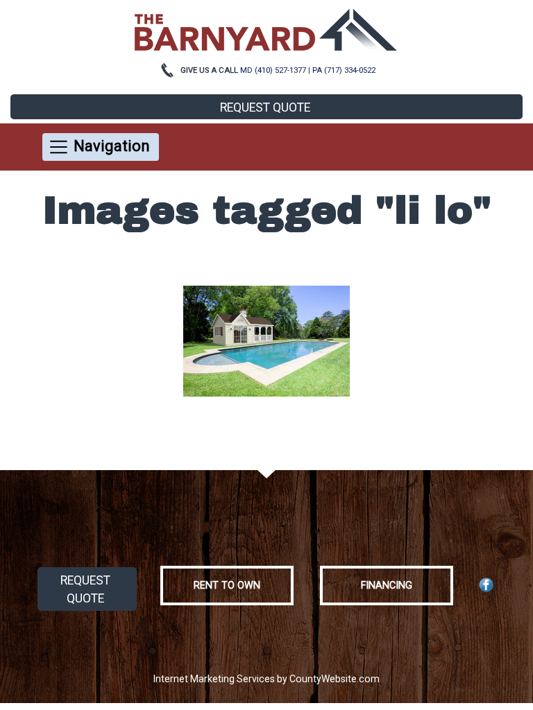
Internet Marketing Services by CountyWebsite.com (266, 678)
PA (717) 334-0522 (343, 70)
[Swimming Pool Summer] (266, 341)
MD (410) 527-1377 (273, 70)
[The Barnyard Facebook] (486, 584)
